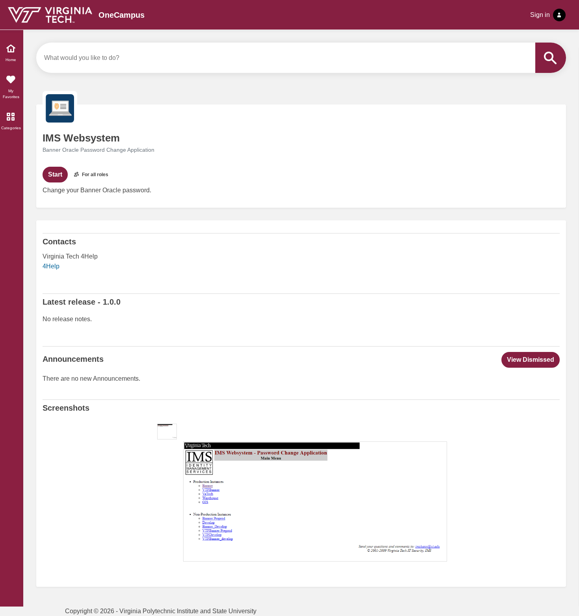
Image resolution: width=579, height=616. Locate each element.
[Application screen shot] (167, 431)
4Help (51, 266)
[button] (530, 360)
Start (55, 174)
